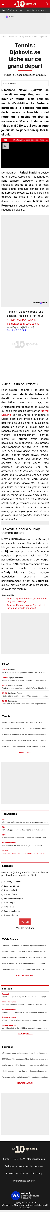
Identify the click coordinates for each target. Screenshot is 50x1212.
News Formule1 (25, 1083)
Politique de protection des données (24, 1166)
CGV (22, 1158)
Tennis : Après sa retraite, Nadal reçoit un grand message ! (27, 600)
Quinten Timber (11, 894)
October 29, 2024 (16, 330)
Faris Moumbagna (12, 911)
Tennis (11, 36)
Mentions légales (36, 1158)
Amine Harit (9, 907)
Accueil (4, 36)
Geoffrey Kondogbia (13, 882)
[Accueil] (25, 4)
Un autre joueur (11, 915)
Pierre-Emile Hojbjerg (13, 898)
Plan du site (12, 1173)
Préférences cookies (24, 1180)
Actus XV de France (25, 975)
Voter (25, 921)
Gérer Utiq (36, 1173)
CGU (15, 1158)
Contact (7, 1158)
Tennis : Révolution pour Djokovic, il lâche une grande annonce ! (26, 606)
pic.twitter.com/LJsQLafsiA (23, 323)
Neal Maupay (9, 902)
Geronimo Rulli (10, 890)
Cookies (24, 1173)
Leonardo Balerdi (11, 886)
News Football (25, 1034)
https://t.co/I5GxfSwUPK (21, 319)
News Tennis (25, 752)
